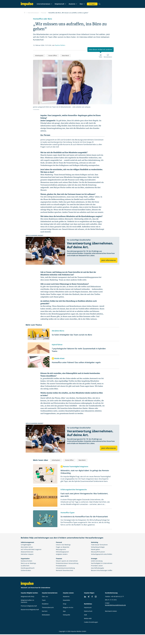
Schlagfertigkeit (26, 545)
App (64, 611)
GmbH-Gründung (96, 561)
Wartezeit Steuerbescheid (64, 570)
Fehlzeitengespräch (62, 552)
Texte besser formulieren (99, 545)
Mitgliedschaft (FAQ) (27, 596)
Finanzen (59, 558)
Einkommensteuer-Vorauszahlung (67, 563)
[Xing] (89, 597)
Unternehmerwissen (43, 4)
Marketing (94, 542)
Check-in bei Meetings (63, 545)
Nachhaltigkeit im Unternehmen (101, 563)
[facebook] (92, 597)
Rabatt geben (95, 549)
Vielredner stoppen (27, 554)
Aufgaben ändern (62, 554)
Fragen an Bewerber (62, 547)
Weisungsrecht (61, 549)
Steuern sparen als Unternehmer (67, 561)
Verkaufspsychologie (98, 547)
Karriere (44, 611)
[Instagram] (96, 597)
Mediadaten (46, 615)
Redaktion (45, 604)
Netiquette (66, 615)
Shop (64, 604)
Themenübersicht (48, 607)
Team (44, 600)
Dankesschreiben (26, 561)
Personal (59, 542)
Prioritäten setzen (97, 566)
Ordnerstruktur (26, 570)
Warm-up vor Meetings (28, 563)
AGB (85, 615)
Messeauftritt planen (98, 552)
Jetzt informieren (108, 260)
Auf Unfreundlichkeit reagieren (31, 549)
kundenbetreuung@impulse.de (115, 605)
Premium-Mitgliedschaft (29, 606)
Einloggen (92, 4)
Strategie (94, 558)
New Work (65, 55)
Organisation (25, 558)
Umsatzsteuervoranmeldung (65, 568)
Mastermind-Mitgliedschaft (30, 609)
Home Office (52, 55)
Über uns (45, 596)
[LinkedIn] (85, 597)
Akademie (72, 4)
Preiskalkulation (61, 566)
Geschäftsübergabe (97, 568)
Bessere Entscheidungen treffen (101, 570)
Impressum (88, 607)
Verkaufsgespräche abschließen (101, 554)
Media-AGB (87, 618)
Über (81, 4)
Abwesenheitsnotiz (27, 552)
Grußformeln (25, 566)
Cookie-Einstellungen (91, 622)
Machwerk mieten (111, 611)
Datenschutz (88, 611)
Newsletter (66, 600)
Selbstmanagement (27, 542)
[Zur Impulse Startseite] (24, 13)
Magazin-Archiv (68, 607)
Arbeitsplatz (39, 55)
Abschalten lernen (27, 547)
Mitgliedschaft (59, 4)
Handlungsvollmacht (27, 568)
